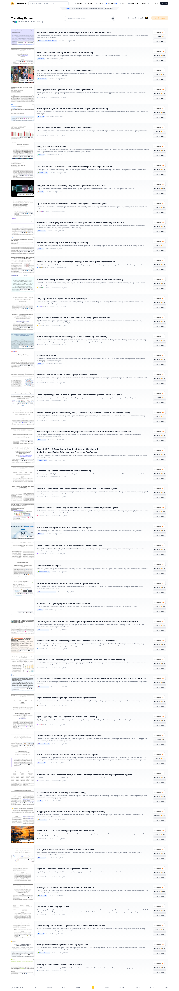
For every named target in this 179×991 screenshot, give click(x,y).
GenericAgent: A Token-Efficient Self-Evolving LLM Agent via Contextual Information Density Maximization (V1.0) (87, 621)
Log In (156, 3)
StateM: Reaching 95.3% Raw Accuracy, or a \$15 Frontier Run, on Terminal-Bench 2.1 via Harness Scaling (83, 412)
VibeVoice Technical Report (49, 565)
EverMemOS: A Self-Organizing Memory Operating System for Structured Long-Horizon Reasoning (81, 659)
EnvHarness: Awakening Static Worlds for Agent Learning (62, 242)
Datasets (90, 3)
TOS (36, 987)
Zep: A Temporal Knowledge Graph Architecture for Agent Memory (66, 697)
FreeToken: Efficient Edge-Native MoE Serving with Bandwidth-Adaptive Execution (74, 32)
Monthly (140, 18)
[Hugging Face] (93, 987)
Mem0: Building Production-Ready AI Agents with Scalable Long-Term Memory (72, 336)
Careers (78, 987)
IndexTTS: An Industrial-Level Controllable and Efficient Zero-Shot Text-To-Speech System (77, 488)
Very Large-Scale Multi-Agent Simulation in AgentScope (62, 298)
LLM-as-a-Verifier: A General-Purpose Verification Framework (64, 127)
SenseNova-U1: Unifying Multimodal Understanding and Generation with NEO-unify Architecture (80, 222)
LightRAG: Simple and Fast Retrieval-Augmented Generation (64, 868)
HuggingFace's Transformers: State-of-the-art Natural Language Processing (71, 811)
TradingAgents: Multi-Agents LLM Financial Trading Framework (65, 89)
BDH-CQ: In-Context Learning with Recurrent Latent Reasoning (65, 52)
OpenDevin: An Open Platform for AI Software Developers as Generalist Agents (72, 203)
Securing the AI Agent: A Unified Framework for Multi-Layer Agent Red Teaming (72, 108)
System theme (18, 987)
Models (79, 3)
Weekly (134, 18)
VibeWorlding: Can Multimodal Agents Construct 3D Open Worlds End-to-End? (71, 925)
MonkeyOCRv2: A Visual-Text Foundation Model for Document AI (65, 887)
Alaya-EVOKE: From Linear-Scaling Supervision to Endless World (65, 830)
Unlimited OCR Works (46, 355)
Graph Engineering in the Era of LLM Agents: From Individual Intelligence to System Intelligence (79, 394)
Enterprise (134, 3)
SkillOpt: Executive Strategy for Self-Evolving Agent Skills (62, 944)
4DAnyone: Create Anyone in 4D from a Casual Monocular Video (65, 70)
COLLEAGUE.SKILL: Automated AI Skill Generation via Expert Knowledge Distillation (74, 166)
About (64, 987)
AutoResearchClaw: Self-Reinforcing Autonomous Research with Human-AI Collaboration (77, 640)
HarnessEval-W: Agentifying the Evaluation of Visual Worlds (63, 603)
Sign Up (164, 3)
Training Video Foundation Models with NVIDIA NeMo (61, 964)
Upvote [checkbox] (159, 32)
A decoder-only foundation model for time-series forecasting (64, 470)
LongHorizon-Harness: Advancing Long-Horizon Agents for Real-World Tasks (71, 185)
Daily (128, 18)
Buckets (112, 3)
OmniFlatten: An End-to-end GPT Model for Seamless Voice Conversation (69, 545)
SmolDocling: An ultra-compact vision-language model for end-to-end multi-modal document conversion (84, 431)
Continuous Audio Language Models (53, 906)
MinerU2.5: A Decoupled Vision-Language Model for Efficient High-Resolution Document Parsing (80, 279)
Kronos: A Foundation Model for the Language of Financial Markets (67, 374)
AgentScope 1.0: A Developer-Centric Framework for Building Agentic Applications (73, 317)
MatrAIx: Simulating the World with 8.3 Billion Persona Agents (64, 527)
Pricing (143, 3)
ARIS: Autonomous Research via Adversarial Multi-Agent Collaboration (68, 583)
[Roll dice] (112, 18)
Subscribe (108, 9)
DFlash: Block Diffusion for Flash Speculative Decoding (61, 792)
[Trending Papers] (146, 18)
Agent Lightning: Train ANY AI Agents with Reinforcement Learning (67, 716)
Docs (124, 3)
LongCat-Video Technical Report (51, 146)
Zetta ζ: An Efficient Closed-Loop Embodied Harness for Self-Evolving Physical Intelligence (77, 507)
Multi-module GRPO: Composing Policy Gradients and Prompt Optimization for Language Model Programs (84, 774)
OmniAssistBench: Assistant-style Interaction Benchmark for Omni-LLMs (69, 735)
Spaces (100, 3)
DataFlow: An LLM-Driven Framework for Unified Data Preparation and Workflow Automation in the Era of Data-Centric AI (91, 678)
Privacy (49, 987)
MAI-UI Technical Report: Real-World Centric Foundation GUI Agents (67, 754)
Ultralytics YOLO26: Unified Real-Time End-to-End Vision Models (65, 849)
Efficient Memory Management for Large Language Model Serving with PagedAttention (76, 261)
